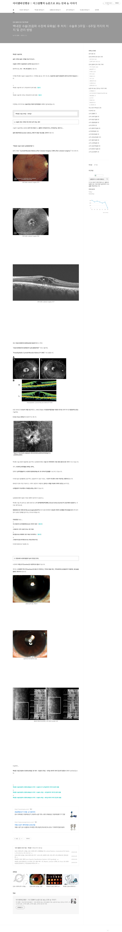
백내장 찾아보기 (39, 10)
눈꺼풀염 (92, 91)
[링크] (39, 87)
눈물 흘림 (92, 95)
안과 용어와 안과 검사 (96, 57)
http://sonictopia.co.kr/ (22, 809)
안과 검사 (92, 59)
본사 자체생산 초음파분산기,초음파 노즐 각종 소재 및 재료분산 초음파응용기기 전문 (40, 814)
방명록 (97, 10)
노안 (91, 98)
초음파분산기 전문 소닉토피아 (25, 812)
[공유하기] (19, 838)
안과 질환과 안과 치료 (21, 848)
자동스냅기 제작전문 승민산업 (25, 825)
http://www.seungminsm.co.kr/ (24, 822)
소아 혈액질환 (94, 131)
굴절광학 (92, 69)
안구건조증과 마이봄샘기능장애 (98, 93)
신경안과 (92, 83)
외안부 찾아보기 (24, 10)
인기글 (96, 165)
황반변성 (92, 102)
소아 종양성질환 (94, 134)
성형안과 (92, 81)
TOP (107, 930)
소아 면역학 (93, 125)
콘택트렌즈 (93, 85)
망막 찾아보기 (70, 10)
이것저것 (92, 111)
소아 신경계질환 (94, 143)
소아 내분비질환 (94, 140)
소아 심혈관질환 (94, 122)
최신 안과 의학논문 (95, 108)
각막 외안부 (93, 67)
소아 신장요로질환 (95, 137)
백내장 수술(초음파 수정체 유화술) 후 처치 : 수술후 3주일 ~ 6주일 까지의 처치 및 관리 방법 (37, 797)
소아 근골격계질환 (94, 146)
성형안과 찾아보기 (55, 10)
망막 (92, 74)
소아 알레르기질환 (94, 149)
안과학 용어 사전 (94, 61)
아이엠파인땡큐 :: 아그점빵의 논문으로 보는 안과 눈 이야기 (45, 3)
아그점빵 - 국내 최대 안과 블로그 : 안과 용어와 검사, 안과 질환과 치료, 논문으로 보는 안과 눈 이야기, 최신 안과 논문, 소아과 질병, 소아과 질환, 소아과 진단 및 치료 (43, 903)
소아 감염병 (93, 113)
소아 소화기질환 (94, 116)
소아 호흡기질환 (94, 119)
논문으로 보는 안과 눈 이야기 (98, 88)
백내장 (29, 848)
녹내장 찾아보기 (85, 10)
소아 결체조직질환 (94, 128)
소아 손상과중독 (94, 152)
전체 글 (92, 51)
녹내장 (92, 71)
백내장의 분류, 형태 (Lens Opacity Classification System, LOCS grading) (35, 859)
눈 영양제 (92, 105)
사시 (91, 78)
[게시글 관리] (22, 838)
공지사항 (92, 54)
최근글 (90, 165)
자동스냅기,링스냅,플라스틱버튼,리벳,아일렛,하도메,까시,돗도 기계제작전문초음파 (39, 827)
